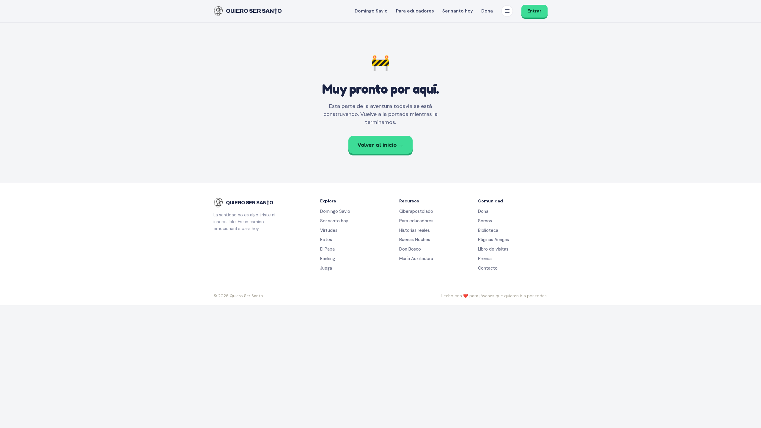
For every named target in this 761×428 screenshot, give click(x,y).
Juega (326, 268)
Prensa (485, 258)
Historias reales (414, 230)
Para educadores (415, 11)
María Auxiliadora (416, 258)
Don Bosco (410, 249)
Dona (487, 11)
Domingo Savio (371, 11)
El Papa (327, 249)
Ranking (327, 258)
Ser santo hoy (457, 11)
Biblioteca (488, 230)
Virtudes (328, 230)
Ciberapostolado (416, 211)
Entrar (534, 11)
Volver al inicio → (380, 144)
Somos (485, 221)
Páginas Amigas (493, 239)
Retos (326, 239)
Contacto (488, 268)
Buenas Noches (414, 239)
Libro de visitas (493, 249)
